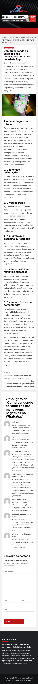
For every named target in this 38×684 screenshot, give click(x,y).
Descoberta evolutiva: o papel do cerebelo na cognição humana (17, 375)
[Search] (34, 31)
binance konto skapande (21, 534)
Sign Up (15, 437)
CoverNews (16, 681)
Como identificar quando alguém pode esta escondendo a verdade (20, 383)
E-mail (22, 601)
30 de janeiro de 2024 (17, 63)
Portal (7, 63)
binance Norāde (18, 451)
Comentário (9, 572)
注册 (13, 422)
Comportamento (9, 48)
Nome (6, 601)
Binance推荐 (17, 499)
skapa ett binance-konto (21, 514)
